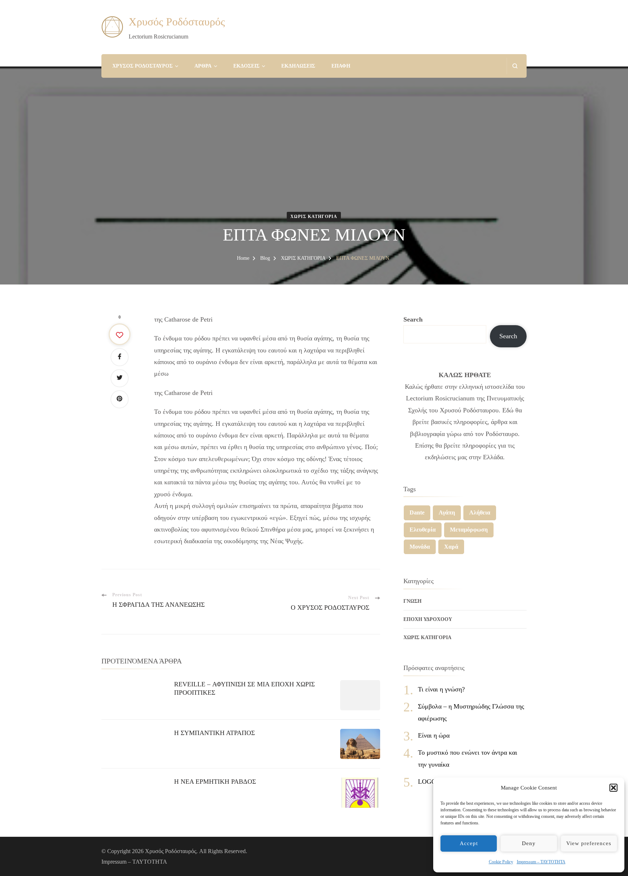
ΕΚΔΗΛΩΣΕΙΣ (298, 66)
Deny (529, 843)
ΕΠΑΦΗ (340, 66)
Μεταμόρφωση (469, 529)
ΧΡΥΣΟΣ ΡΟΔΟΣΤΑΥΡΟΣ (142, 66)
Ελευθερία (423, 529)
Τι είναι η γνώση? (441, 689)
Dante (417, 512)
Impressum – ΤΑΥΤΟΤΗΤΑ (541, 861)
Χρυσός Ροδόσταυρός (177, 22)
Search (413, 319)
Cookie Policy (501, 861)
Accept (469, 843)
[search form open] (515, 66)
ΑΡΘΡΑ (203, 66)
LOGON (429, 781)
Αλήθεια (479, 512)
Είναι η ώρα (434, 735)
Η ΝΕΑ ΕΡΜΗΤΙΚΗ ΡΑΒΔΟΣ (215, 781)
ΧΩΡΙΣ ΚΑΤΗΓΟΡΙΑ (313, 216)
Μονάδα (420, 547)
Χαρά (451, 547)
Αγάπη (447, 512)
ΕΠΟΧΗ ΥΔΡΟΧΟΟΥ (427, 619)
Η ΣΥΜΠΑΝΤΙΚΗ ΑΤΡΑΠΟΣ (214, 732)
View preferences (588, 843)
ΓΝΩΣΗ (412, 601)
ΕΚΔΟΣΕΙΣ (246, 66)
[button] (613, 787)
